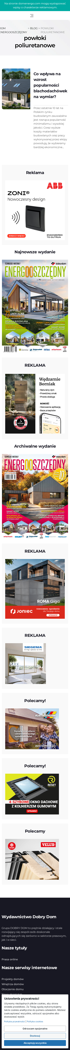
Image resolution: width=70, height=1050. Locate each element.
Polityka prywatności (14, 1021)
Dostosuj (35, 1035)
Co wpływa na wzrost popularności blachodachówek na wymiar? (50, 85)
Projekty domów (13, 979)
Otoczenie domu (13, 989)
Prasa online (10, 959)
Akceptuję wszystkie (35, 1043)
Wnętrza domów (13, 984)
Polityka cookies (35, 1021)
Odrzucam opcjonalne (35, 1028)
